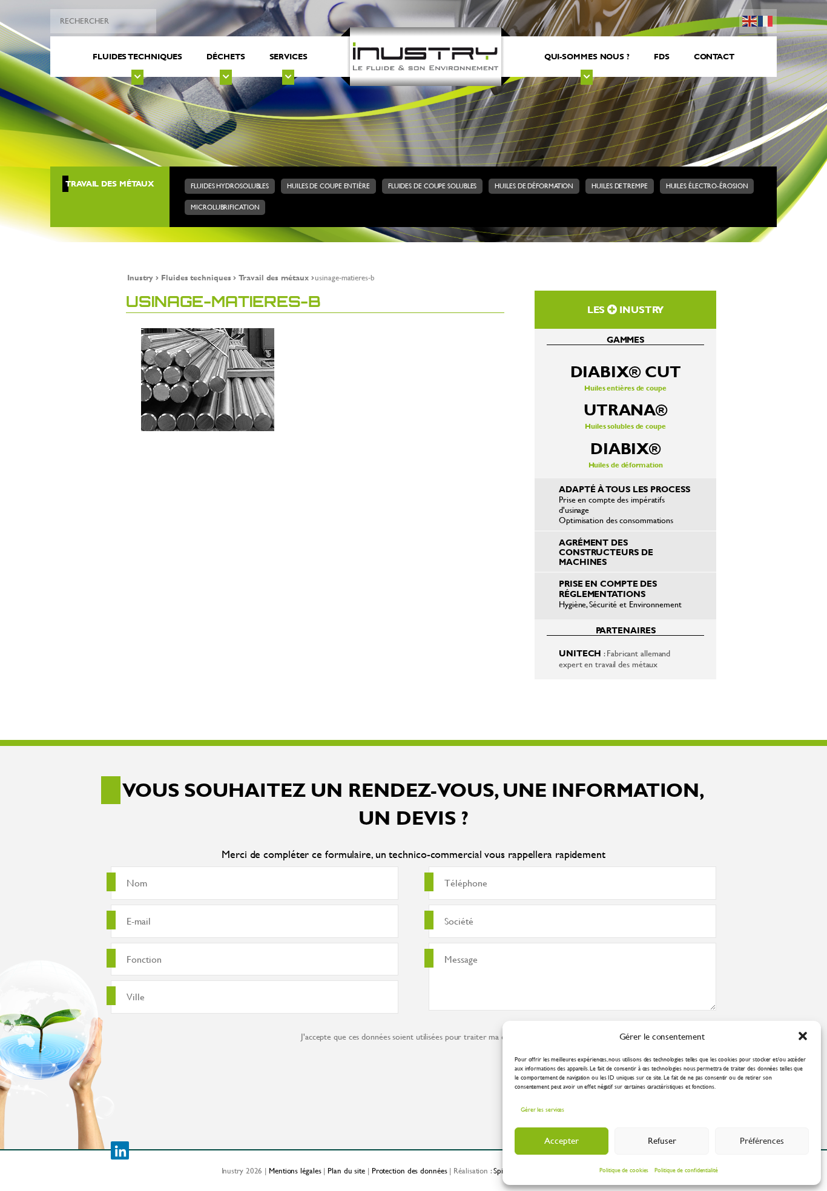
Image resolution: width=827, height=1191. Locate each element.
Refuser (662, 1140)
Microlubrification (225, 207)
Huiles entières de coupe (625, 377)
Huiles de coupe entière (328, 186)
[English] (750, 20)
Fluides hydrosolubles (230, 186)
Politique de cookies (623, 1170)
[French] (766, 20)
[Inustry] (425, 57)
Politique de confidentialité (685, 1170)
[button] (803, 1036)
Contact (714, 56)
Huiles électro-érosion (707, 186)
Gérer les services (542, 1109)
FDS (662, 56)
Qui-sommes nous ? (587, 56)
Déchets (225, 56)
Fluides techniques (137, 56)
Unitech (580, 653)
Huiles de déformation (534, 186)
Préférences (762, 1140)
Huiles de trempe (619, 186)
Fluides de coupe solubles (432, 186)
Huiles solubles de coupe (625, 415)
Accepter (561, 1140)
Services (288, 56)
